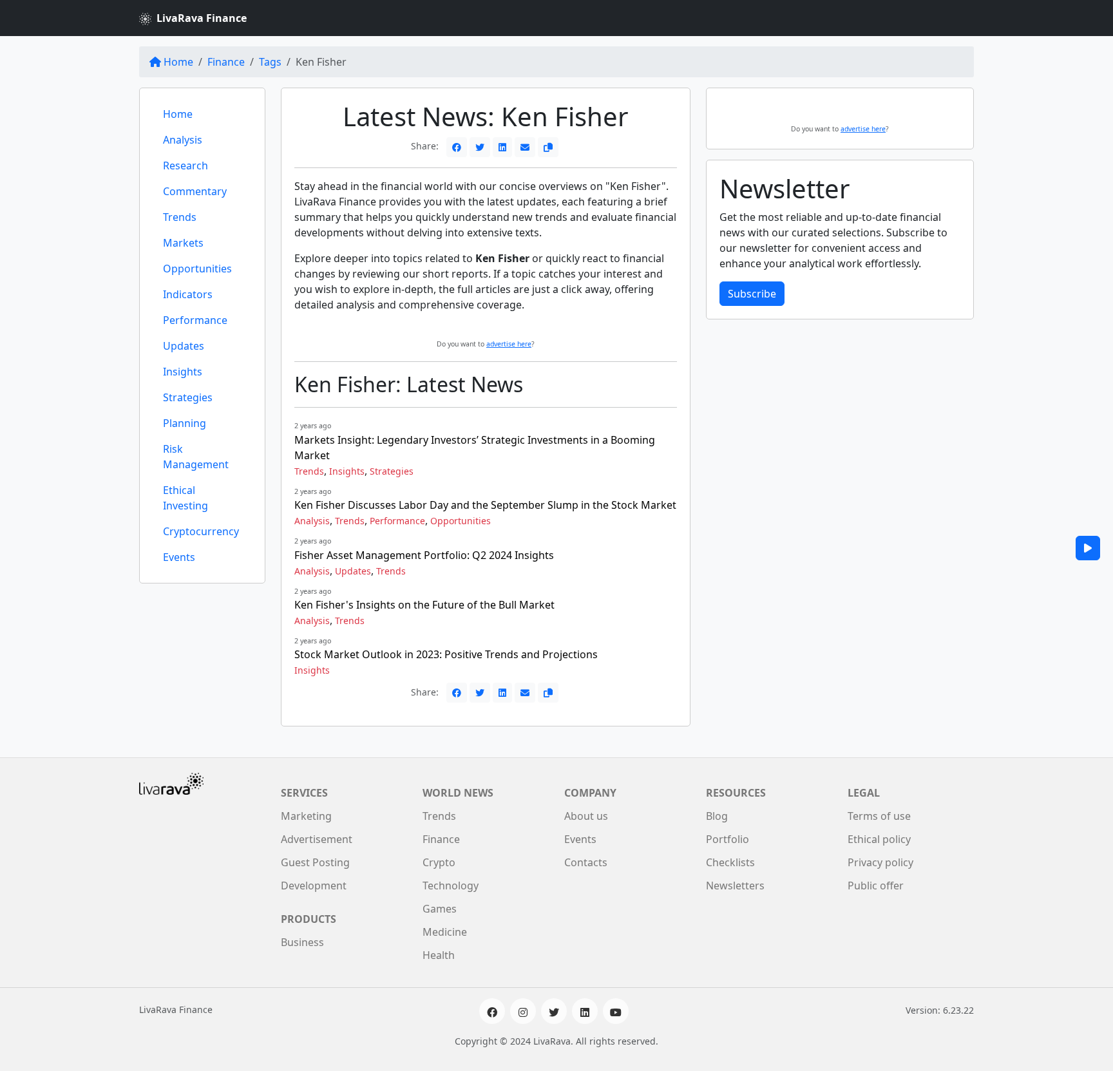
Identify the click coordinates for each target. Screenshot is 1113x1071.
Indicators (188, 294)
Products (308, 919)
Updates (183, 346)
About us (586, 816)
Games (440, 909)
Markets (183, 243)
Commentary (195, 191)
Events (179, 557)
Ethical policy (879, 839)
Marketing (306, 816)
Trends (179, 217)
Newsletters (735, 885)
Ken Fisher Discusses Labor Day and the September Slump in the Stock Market (485, 505)
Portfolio (727, 839)
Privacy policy (880, 862)
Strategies (188, 397)
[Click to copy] (548, 147)
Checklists (730, 862)
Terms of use (879, 816)
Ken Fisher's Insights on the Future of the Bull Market (424, 605)
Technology (451, 885)
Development (314, 885)
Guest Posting (315, 862)
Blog (717, 816)
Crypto (439, 862)
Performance (195, 320)
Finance (226, 62)
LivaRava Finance (202, 18)
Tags (270, 62)
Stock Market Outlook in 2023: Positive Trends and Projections (446, 654)
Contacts (585, 862)
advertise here (508, 343)
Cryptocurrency (201, 531)
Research (185, 165)
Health (439, 955)
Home (178, 62)
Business (302, 942)
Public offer (876, 885)
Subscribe (752, 294)
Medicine (445, 932)
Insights (182, 372)
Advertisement (316, 839)
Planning (184, 423)
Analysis (182, 140)
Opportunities (197, 268)
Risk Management (196, 456)
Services (304, 793)
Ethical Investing (185, 498)
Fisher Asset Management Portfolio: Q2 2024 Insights (424, 555)
